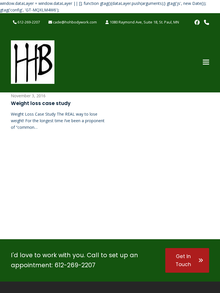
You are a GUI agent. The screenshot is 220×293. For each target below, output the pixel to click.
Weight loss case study (40, 103)
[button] (206, 62)
